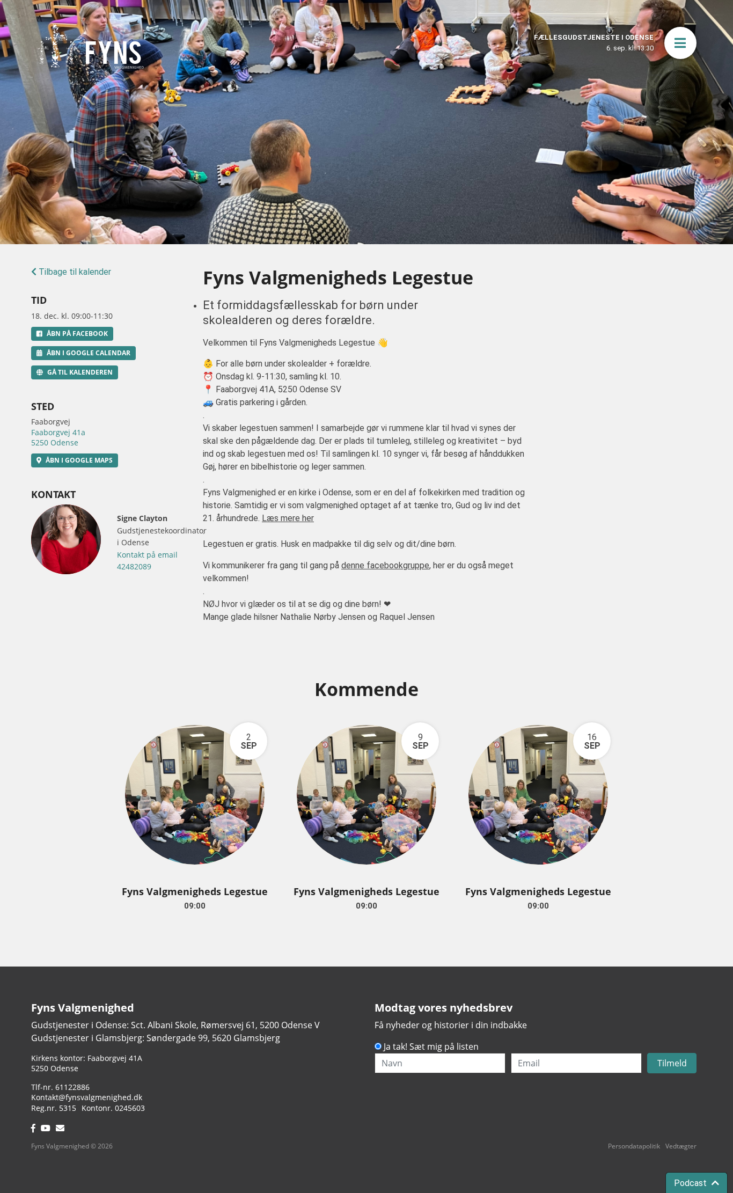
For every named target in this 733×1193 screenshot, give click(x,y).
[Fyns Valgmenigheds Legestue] (195, 795)
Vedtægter (681, 1146)
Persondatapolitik (634, 1146)
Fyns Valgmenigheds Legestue (195, 891)
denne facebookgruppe (385, 565)
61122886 (72, 1087)
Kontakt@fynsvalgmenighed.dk (86, 1097)
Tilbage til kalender (73, 272)
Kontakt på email (147, 555)
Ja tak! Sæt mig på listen (431, 1046)
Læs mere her (288, 518)
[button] (680, 43)
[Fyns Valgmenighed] (90, 46)
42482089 (134, 566)
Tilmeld (672, 1063)
